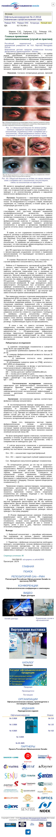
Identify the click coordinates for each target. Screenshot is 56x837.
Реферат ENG (23, 23)
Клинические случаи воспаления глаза (23, 19)
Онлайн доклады (11, 619)
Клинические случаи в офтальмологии (45, 619)
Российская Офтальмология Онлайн (33, 818)
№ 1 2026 (13, 725)
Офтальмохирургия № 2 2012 (22, 17)
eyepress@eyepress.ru (39, 820)
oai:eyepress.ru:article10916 (33, 559)
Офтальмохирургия (20, 715)
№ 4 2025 (13, 731)
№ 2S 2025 (20, 743)
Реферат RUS (10, 23)
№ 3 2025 (20, 737)
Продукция (28, 687)
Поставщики (28, 695)
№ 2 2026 (13, 718)
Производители (28, 691)
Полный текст (46, 23)
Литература (35, 23)
